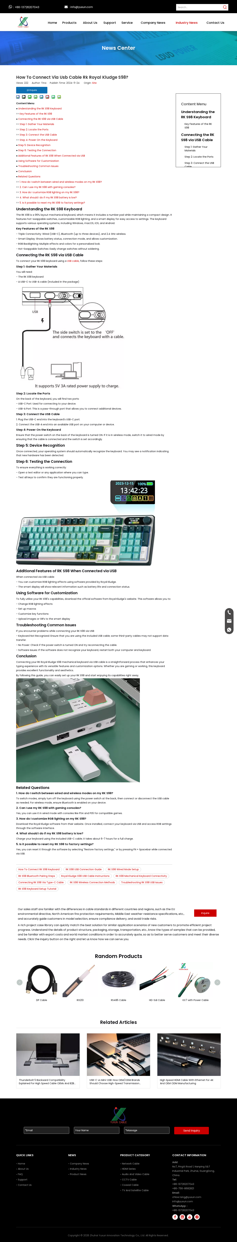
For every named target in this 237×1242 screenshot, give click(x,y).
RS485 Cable (118, 1000)
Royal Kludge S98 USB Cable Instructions (85, 876)
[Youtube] (189, 1217)
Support (22, 1179)
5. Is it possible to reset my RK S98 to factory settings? (52, 202)
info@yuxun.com (182, 1201)
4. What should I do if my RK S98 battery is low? (48, 197)
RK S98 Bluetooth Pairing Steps (36, 876)
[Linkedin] (182, 1217)
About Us (23, 1169)
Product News (78, 1174)
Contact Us (25, 1185)
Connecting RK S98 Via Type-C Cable (41, 882)
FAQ (20, 1174)
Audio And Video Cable (135, 1174)
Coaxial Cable (130, 1185)
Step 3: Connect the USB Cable (38, 134)
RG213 (80, 1000)
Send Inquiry (191, 1131)
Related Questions (29, 176)
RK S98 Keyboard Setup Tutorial (37, 889)
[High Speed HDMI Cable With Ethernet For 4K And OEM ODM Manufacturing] (189, 1054)
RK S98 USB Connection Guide (84, 869)
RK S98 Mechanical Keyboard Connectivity (141, 876)
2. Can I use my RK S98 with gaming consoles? (47, 187)
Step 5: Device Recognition (34, 145)
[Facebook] (175, 1217)
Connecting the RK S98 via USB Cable (40, 119)
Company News (79, 1163)
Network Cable (130, 1163)
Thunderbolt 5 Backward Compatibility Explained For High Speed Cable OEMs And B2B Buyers (46, 1081)
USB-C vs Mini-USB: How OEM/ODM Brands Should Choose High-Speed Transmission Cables (115, 1081)
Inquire (205, 913)
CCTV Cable (129, 1179)
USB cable (73, 261)
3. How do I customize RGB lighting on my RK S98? (49, 192)
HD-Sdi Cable (157, 1000)
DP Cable (41, 1000)
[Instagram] (197, 1217)
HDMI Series (129, 1169)
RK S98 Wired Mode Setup (123, 869)
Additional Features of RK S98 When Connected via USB (51, 155)
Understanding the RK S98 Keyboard (40, 108)
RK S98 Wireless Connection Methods (92, 882)
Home (21, 1163)
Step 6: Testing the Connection (37, 150)
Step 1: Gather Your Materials (37, 124)
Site (94, 83)
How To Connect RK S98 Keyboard (39, 869)
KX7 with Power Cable (196, 1000)
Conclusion (25, 171)
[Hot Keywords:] (225, 7)
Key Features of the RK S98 (36, 113)
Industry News (78, 1169)
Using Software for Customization (38, 161)
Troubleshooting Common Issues (38, 166)
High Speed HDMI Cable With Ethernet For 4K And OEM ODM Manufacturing (186, 1081)
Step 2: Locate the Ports (34, 129)
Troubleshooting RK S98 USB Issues (142, 882)
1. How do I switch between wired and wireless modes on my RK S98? (61, 182)
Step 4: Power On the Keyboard (38, 140)
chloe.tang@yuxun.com (186, 1197)
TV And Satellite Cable (135, 1190)
